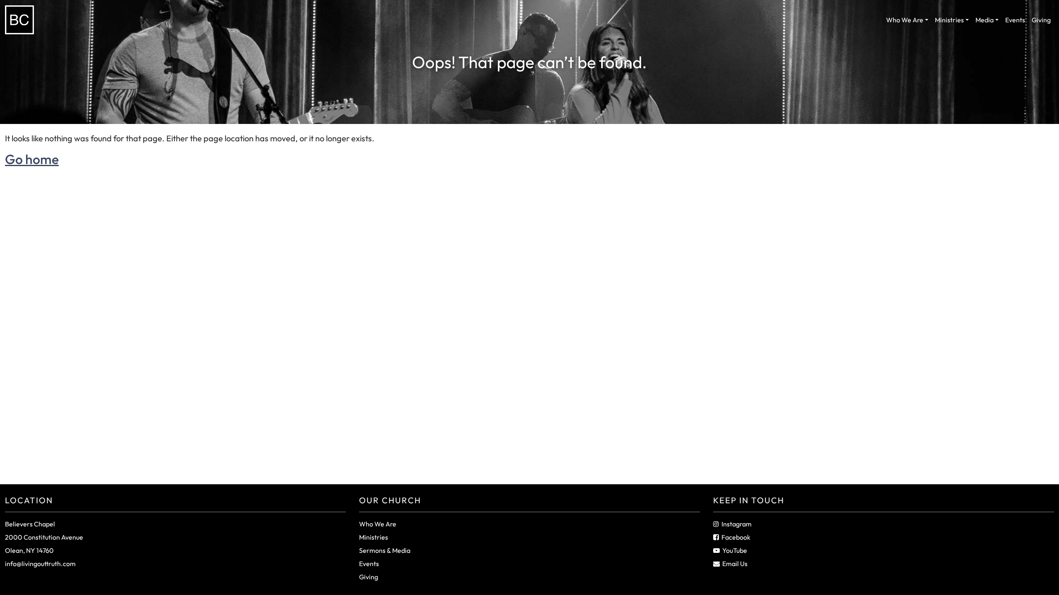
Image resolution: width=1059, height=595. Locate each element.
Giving (1041, 20)
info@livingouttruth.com (40, 563)
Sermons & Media (384, 550)
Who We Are (904, 20)
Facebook (735, 537)
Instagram (736, 524)
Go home (32, 159)
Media (984, 20)
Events (1015, 20)
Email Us (735, 563)
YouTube (734, 550)
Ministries (949, 20)
